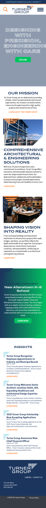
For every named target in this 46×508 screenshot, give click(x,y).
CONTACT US (37, 477)
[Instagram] (13, 491)
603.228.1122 (8, 487)
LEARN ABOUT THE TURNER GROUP (23, 112)
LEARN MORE (9, 186)
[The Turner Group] (23, 9)
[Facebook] (9, 491)
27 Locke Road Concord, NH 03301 (10, 484)
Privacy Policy (34, 498)
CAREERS (28, 477)
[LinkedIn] (5, 491)
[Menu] (40, 9)
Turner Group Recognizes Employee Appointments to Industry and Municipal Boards (22, 358)
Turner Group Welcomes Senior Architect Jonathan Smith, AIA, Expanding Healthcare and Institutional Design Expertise (23, 389)
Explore (23, 59)
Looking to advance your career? (23, 2)
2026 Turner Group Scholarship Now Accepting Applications (23, 416)
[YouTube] (17, 491)
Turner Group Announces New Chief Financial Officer (22, 439)
